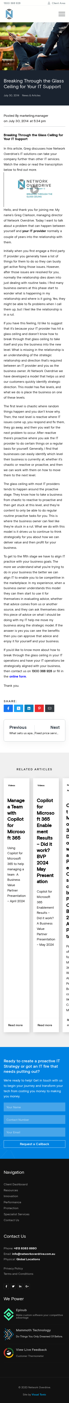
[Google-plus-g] (27, 1286)
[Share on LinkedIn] (29, 708)
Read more (15, 1025)
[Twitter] (13, 1286)
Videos (11, 786)
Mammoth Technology (33, 1330)
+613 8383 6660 (25, 1248)
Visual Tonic (39, 1394)
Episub (21, 1310)
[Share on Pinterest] (39, 708)
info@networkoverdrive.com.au (33, 1253)
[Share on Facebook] (8, 708)
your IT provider (34, 231)
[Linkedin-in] (20, 1286)
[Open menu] (61, 14)
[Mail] (49, 708)
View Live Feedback (31, 1350)
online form (17, 676)
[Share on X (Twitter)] (18, 708)
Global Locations (28, 1259)
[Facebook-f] (6, 1286)
